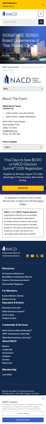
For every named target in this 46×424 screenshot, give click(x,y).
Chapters (6, 356)
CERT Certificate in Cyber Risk (16, 334)
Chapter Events (9, 318)
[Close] (43, 398)
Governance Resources (13, 273)
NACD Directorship (17, 330)
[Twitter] (37, 256)
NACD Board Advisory (16, 337)
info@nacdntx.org (10, 131)
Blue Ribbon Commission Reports (17, 277)
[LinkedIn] (27, 256)
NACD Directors (13, 311)
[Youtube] (32, 256)
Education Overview (11, 308)
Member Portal (9, 299)
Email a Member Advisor (13, 296)
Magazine (12, 284)
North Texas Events (10, 67)
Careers (5, 359)
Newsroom (7, 363)
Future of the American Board (15, 280)
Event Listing (8, 315)
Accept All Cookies (23, 420)
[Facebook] (42, 256)
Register (23, 188)
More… (6, 89)
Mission (5, 346)
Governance (8, 353)
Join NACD (7, 374)
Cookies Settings (23, 413)
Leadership (7, 349)
